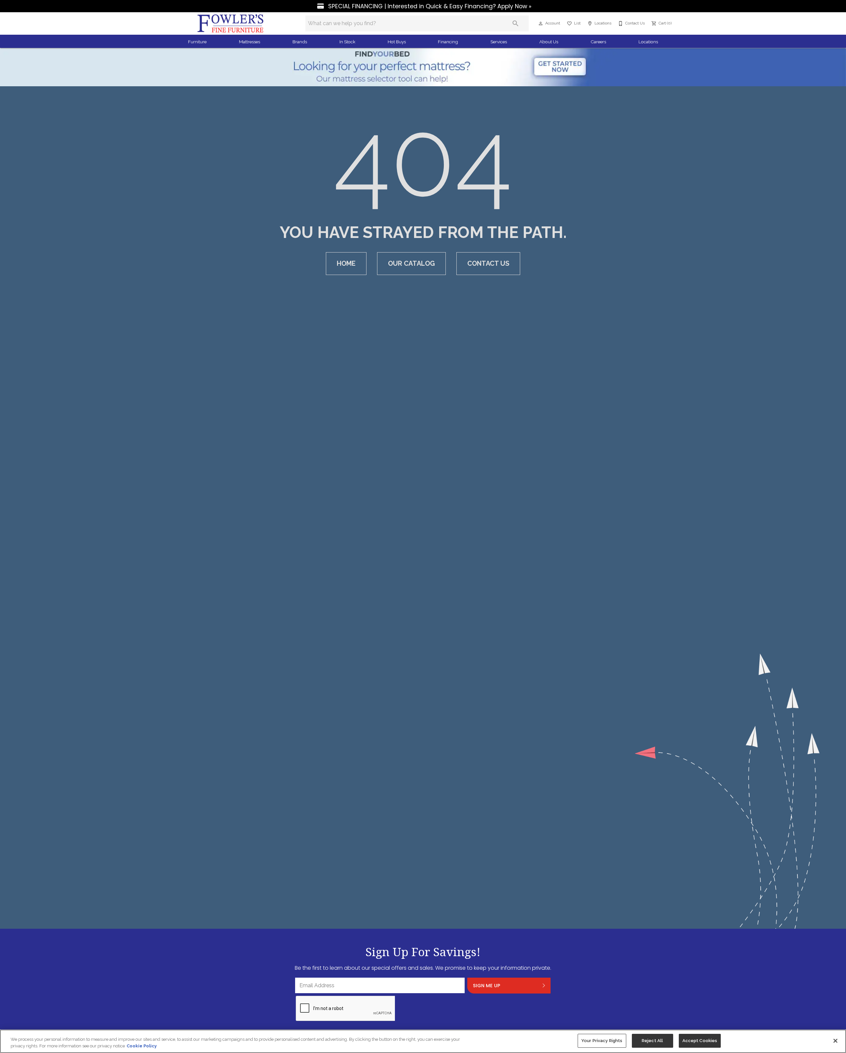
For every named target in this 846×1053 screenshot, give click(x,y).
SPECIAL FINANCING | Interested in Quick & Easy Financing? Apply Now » (429, 6)
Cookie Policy (142, 1045)
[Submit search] (515, 23)
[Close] (835, 1041)
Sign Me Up (486, 985)
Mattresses (249, 41)
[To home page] (231, 23)
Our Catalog (411, 263)
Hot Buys (397, 41)
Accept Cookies (699, 1040)
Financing (448, 41)
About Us (548, 41)
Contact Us (488, 263)
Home (346, 263)
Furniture (197, 41)
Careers (598, 41)
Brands (299, 41)
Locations (648, 41)
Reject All (652, 1040)
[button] (541, 23)
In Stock (347, 41)
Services (498, 41)
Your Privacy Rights (601, 1040)
